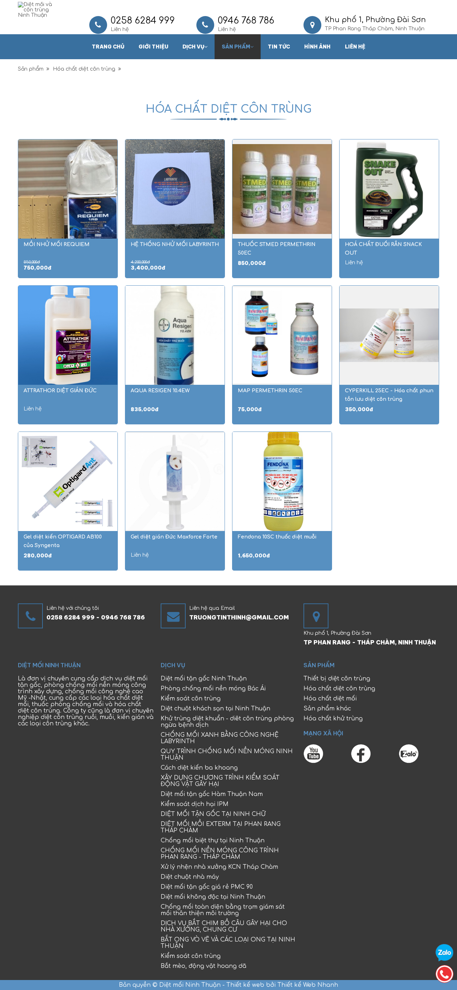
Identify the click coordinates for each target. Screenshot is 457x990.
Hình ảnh (317, 47)
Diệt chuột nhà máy (190, 877)
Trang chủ (108, 47)
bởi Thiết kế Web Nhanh (301, 985)
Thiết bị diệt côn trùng (336, 678)
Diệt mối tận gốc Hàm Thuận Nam (212, 794)
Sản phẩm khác (327, 708)
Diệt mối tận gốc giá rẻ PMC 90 (207, 887)
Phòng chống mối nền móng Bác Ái (213, 688)
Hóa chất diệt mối (330, 698)
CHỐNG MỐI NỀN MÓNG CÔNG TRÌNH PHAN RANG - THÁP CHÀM (220, 853)
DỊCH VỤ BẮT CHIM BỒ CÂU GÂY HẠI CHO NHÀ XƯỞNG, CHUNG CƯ (224, 926)
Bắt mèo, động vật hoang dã (203, 966)
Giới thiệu (153, 47)
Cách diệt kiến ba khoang (199, 768)
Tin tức (279, 47)
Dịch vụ (193, 47)
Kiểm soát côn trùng (191, 698)
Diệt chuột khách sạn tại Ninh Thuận (215, 708)
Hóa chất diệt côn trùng (85, 69)
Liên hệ (355, 47)
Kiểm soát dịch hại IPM (194, 804)
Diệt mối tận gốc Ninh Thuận (204, 678)
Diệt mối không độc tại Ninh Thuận (213, 897)
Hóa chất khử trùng (333, 718)
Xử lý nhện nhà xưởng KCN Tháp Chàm (219, 867)
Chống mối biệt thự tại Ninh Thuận (213, 840)
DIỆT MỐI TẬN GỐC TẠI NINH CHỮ (213, 814)
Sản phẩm (236, 47)
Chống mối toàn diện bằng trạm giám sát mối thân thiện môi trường (223, 910)
